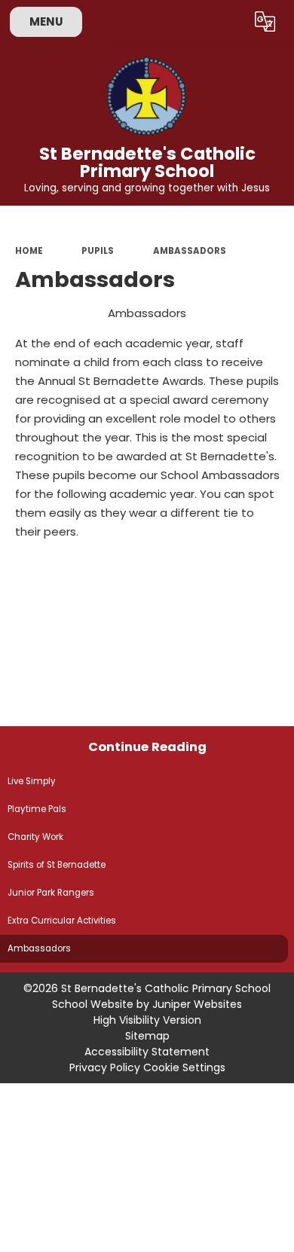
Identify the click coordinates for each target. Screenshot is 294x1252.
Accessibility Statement (147, 1051)
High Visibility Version (147, 1020)
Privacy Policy (104, 1067)
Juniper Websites (197, 1004)
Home (29, 251)
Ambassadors (189, 251)
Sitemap (147, 1035)
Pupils (97, 251)
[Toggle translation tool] (265, 22)
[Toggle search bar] (228, 22)
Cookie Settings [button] (184, 1067)
